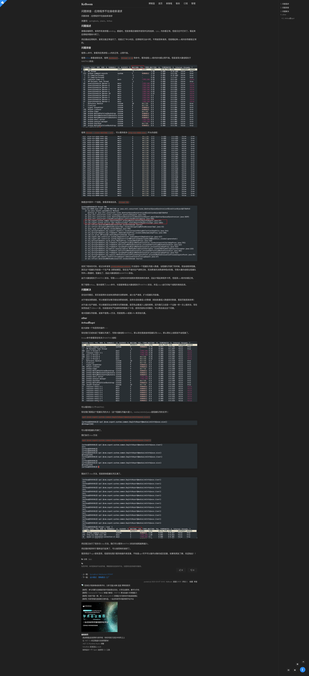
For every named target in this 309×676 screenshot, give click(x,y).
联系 (178, 4)
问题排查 (284, 8)
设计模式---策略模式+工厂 (99, 577)
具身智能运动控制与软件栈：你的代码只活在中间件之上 (104, 638)
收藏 (191, 582)
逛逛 (119, 585)
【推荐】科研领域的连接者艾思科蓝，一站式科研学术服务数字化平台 (107, 599)
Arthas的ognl (288, 18)
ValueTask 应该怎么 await (92, 647)
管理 (193, 4)
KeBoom (87, 4)
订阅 (186, 4)
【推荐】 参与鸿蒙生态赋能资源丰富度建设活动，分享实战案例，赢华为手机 (110, 590)
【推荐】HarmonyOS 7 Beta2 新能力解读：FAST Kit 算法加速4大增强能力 (109, 593)
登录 (112, 585)
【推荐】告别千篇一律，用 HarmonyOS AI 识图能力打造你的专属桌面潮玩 (109, 596)
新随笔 (169, 4)
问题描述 (284, 4)
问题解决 (284, 11)
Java (90, 559)
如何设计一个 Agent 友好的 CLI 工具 (96, 650)
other (283, 15)
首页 (160, 4)
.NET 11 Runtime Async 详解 (93, 644)
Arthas (88, 58)
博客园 (152, 4)
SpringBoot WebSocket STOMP (101, 574)
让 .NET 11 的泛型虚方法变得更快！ (96, 641)
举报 (195, 582)
